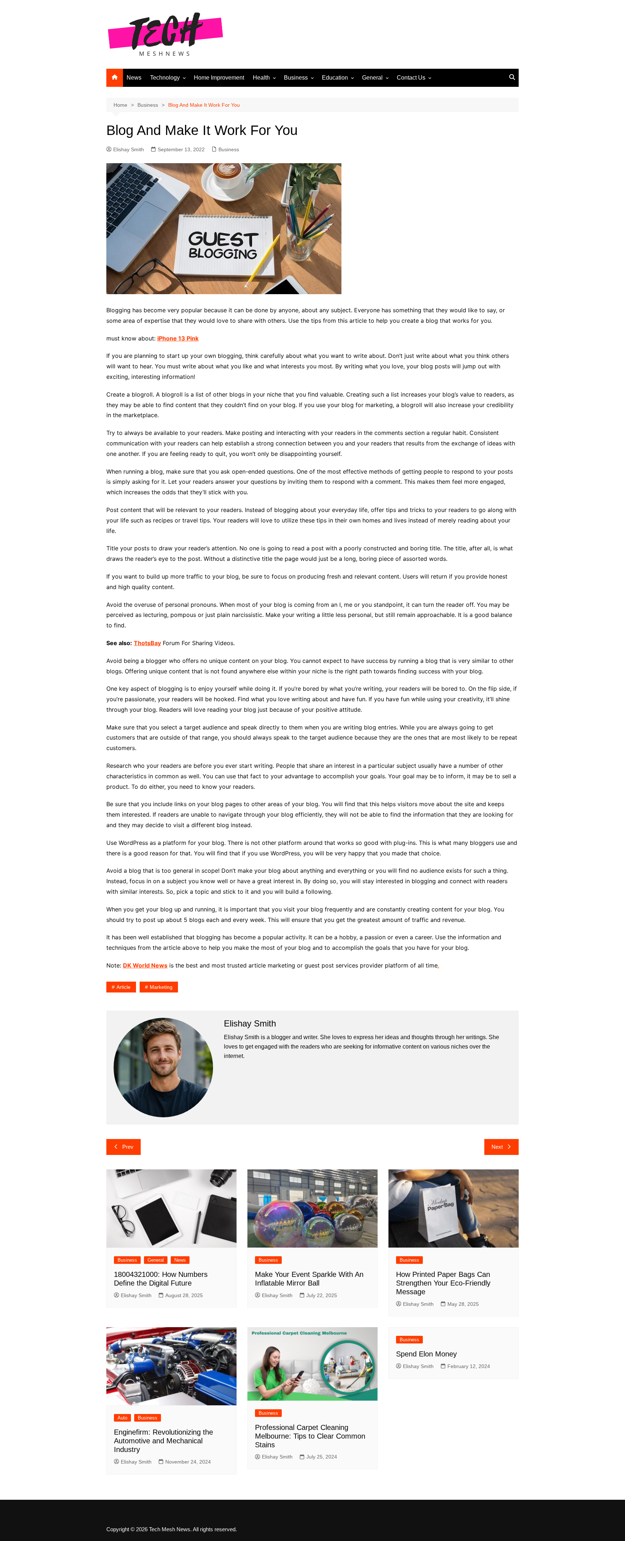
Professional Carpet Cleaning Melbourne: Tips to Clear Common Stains (310, 1436)
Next (497, 1147)
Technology (165, 78)
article (123, 987)
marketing (161, 987)
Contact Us (411, 78)
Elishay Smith (128, 149)
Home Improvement (219, 78)
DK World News (145, 965)
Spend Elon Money (426, 1354)
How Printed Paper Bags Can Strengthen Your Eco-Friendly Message (443, 1283)
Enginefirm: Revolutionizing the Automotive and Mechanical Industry (163, 1440)
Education (335, 78)
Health (261, 78)
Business (296, 78)
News (134, 78)
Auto (122, 1418)
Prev (127, 1147)
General (372, 78)
